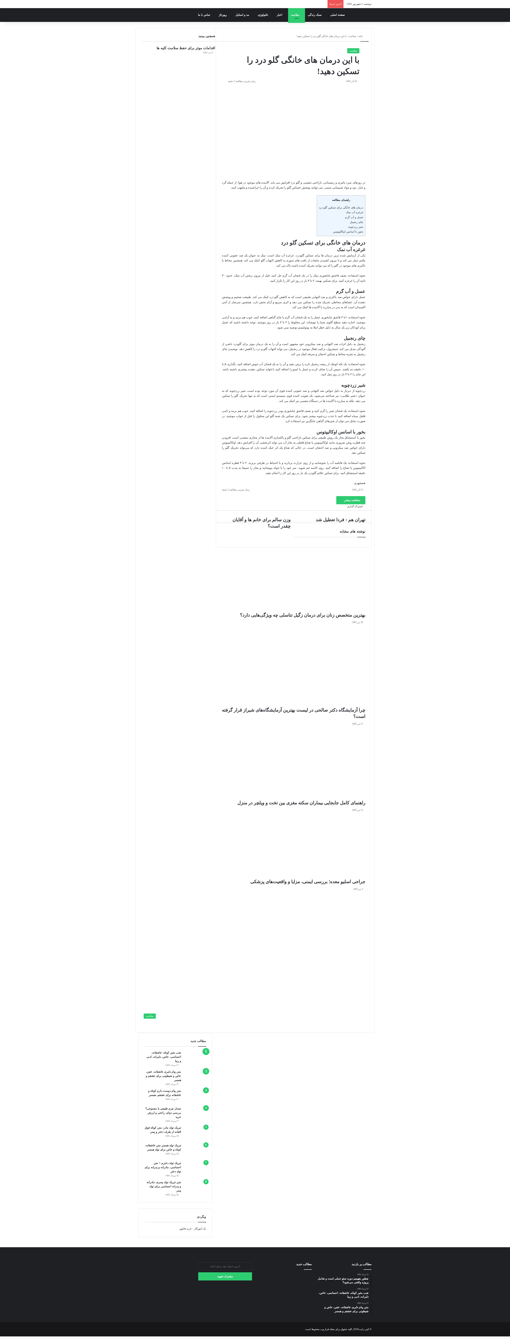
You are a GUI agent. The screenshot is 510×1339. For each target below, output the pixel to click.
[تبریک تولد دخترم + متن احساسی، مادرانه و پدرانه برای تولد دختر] (195, 1168)
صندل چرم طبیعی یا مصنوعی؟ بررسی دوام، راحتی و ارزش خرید (163, 1112)
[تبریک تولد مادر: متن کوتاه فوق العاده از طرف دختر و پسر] (195, 1133)
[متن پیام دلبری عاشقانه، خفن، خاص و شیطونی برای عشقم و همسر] (195, 1077)
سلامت (295, 14)
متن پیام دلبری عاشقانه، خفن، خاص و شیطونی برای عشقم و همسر (163, 1076)
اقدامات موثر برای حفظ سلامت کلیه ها (186, 48)
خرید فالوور (185, 1228)
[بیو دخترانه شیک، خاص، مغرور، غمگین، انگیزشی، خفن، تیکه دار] (303, 1289)
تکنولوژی (263, 14)
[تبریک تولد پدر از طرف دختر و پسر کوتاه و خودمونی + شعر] (303, 1278)
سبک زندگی (315, 14)
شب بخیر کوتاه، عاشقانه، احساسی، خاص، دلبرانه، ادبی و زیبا (163, 1056)
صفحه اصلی (337, 14)
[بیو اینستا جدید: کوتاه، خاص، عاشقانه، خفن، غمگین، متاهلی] (285, 1289)
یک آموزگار (200, 1228)
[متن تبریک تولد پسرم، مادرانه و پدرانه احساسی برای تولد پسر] (195, 1187)
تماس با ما (204, 14)
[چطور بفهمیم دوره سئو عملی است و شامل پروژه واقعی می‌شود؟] (285, 1300)
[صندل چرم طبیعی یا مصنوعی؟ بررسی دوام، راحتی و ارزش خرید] (195, 1113)
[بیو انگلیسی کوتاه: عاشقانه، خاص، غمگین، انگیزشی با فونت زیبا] (266, 1289)
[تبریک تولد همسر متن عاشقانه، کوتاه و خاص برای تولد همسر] (195, 1150)
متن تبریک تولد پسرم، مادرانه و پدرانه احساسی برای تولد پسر (164, 1186)
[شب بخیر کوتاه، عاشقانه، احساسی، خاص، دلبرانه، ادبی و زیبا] (195, 1058)
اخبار (280, 14)
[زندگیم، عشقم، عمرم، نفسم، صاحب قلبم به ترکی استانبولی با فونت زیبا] (303, 1300)
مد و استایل (242, 14)
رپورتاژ (223, 14)
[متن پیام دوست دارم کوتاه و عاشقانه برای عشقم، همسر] (195, 1096)
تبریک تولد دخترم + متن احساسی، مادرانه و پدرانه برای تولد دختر (163, 1167)
